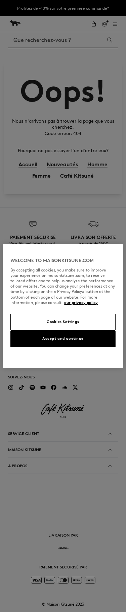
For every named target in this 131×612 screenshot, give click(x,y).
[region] (63, 306)
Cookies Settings (63, 321)
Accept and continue (63, 338)
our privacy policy (81, 302)
